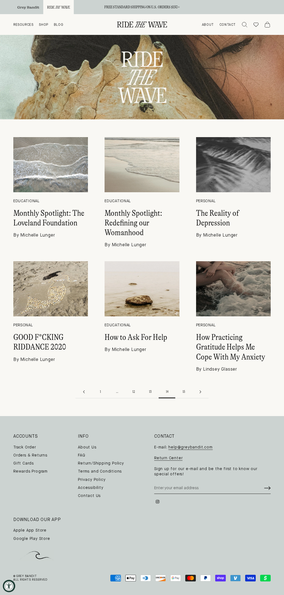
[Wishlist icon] (255, 24)
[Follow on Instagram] (157, 501)
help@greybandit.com (190, 447)
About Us (87, 447)
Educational (26, 201)
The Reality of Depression (217, 217)
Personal (206, 201)
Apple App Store (30, 530)
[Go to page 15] (200, 392)
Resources (23, 25)
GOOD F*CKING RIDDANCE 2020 (39, 342)
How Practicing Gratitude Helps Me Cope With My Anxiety (230, 346)
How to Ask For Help (136, 337)
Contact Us (89, 495)
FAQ (81, 455)
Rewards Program (30, 471)
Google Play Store (31, 538)
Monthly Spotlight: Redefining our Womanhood (133, 222)
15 (183, 392)
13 (150, 392)
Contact (227, 25)
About (208, 25)
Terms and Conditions (100, 471)
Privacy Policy (91, 479)
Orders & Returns (30, 455)
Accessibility (90, 487)
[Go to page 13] (83, 392)
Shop (43, 25)
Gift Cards (23, 463)
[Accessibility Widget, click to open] (9, 586)
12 (133, 392)
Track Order (24, 447)
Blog (58, 25)
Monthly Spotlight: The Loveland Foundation (48, 217)
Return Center (168, 458)
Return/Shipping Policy (101, 463)
